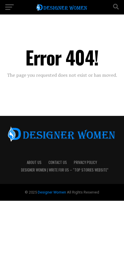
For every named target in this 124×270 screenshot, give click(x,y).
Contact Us (57, 162)
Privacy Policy (85, 162)
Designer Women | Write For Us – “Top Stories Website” (64, 170)
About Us (34, 162)
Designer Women (52, 192)
